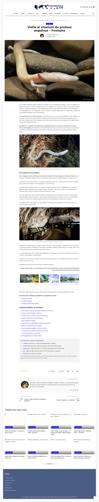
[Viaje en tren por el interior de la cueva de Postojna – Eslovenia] (84, 446)
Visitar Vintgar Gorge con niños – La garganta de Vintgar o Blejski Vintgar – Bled (61, 432)
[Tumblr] (89, 7)
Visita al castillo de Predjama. (28, 320)
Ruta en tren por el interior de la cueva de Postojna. (35, 315)
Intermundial (26, 348)
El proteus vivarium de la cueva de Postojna (32, 318)
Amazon (25, 353)
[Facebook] (81, 7)
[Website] (70, 390)
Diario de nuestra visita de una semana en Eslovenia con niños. (37, 310)
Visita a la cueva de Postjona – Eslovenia (31, 313)
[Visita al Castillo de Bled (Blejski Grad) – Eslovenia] (38, 421)
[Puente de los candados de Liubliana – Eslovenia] (15, 446)
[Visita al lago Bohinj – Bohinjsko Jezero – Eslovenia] (84, 421)
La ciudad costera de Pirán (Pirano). (30, 303)
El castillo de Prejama (26, 301)
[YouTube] (91, 7)
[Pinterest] (85, 7)
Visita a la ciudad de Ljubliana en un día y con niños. (34, 328)
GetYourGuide (26, 346)
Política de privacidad (58, 497)
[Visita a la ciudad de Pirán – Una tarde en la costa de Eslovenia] (61, 446)
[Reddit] (52, 37)
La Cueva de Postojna (26, 298)
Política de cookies (46, 497)
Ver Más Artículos (72, 379)
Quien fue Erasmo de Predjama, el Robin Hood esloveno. (36, 323)
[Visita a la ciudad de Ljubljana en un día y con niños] (38, 446)
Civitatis (25, 343)
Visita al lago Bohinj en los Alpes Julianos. (31, 335)
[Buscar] (93, 13)
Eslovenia (49, 23)
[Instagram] (87, 7)
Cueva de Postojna (32, 129)
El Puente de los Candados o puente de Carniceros (35, 330)
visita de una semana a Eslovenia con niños (63, 292)
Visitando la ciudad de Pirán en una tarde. (31, 325)
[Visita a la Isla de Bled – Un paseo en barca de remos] (15, 421)
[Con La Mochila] (50, 7)
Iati (24, 351)
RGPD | (52, 497)
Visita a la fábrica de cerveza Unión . (31, 333)
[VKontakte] (54, 37)
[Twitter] (83, 7)
